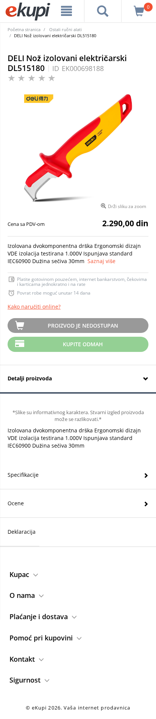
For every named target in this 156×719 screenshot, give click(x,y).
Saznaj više (101, 261)
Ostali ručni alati (65, 29)
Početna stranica (24, 29)
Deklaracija (22, 531)
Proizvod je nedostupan (83, 325)
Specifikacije (23, 474)
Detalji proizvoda (30, 378)
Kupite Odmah (83, 344)
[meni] (66, 11)
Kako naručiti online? (34, 306)
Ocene (16, 503)
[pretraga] (102, 11)
